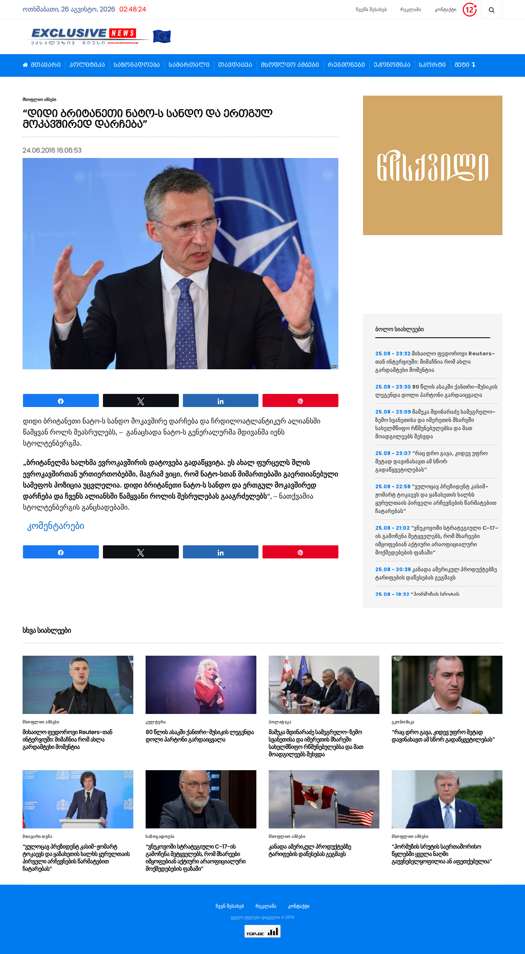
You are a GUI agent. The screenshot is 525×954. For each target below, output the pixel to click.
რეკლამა (410, 9)
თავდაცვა (235, 65)
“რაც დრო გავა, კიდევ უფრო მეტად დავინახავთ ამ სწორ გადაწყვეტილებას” (431, 461)
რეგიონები (346, 65)
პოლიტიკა (87, 65)
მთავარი (46, 65)
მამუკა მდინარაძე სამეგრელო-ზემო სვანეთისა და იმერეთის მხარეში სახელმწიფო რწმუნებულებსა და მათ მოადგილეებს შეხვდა (435, 424)
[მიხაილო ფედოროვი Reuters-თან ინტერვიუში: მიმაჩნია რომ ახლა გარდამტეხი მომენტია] (78, 685)
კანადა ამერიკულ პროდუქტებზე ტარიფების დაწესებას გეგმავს (436, 573)
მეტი (462, 65)
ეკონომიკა (392, 65)
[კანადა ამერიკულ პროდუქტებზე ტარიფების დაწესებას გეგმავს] (324, 799)
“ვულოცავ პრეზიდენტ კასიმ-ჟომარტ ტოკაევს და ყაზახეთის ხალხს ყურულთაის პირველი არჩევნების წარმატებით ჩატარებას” (435, 499)
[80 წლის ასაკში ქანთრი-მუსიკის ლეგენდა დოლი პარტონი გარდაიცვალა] (201, 685)
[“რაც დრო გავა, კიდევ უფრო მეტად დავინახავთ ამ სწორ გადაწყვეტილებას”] (447, 685)
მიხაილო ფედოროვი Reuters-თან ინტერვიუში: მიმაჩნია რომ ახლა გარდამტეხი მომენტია (435, 362)
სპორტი (432, 65)
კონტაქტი (446, 9)
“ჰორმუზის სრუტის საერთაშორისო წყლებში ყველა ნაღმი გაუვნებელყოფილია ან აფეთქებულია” (442, 853)
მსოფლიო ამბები (290, 65)
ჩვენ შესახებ (230, 906)
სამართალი (189, 65)
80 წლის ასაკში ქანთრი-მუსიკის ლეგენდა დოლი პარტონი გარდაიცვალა (436, 391)
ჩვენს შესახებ (371, 9)
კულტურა (156, 722)
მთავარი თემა (37, 837)
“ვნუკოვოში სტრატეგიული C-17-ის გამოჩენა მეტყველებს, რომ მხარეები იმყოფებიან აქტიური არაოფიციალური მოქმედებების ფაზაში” (436, 540)
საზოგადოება (137, 65)
